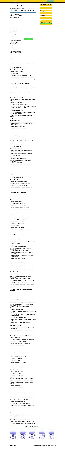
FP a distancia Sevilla (41, 438)
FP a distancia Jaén (31, 433)
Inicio (39, 1)
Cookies (40, 445)
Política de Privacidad (45, 20)
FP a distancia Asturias (13, 434)
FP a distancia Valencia (51, 434)
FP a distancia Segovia (41, 437)
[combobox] (41, 11)
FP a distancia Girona (22, 437)
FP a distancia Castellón (22, 433)
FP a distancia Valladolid (51, 435)
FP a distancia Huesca (32, 432)
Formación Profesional (13, 3)
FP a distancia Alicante (13, 432)
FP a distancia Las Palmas (32, 435)
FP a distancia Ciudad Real (23, 434)
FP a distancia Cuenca (22, 436)
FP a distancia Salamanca (42, 436)
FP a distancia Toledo (51, 433)
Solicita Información (50, 1)
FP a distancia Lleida (31, 437)
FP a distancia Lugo (31, 438)
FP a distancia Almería (13, 433)
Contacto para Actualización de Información (50, 445)
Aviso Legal (43, 445)
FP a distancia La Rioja (32, 434)
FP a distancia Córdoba (22, 435)
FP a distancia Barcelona (13, 438)
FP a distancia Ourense (42, 433)
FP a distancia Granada (22, 438)
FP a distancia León (31, 436)
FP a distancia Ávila (12, 435)
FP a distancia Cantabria (23, 432)
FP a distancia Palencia (41, 434)
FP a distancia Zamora (51, 437)
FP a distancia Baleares (13, 437)
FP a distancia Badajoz (13, 436)
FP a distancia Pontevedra (42, 435)
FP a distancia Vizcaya (51, 436)
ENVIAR (46, 23)
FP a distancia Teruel (51, 432)
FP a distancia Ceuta (51, 440)
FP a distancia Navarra (41, 432)
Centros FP (42, 1)
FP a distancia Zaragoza (52, 438)
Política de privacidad (36, 445)
